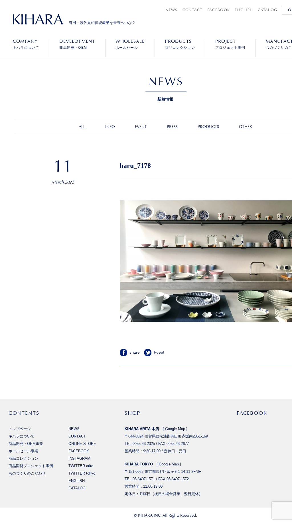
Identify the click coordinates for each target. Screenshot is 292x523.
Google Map (175, 429)
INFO (110, 126)
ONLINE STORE (82, 443)
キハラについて (26, 44)
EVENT (141, 126)
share (135, 352)
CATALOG (267, 9)
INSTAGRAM (79, 458)
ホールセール (130, 44)
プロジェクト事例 (230, 44)
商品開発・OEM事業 (26, 443)
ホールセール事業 (23, 451)
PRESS (172, 126)
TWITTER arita (80, 466)
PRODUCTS (208, 126)
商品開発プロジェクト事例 (31, 466)
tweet (159, 352)
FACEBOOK (218, 9)
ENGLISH (244, 9)
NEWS (171, 9)
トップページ (20, 429)
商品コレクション (180, 44)
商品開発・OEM (77, 44)
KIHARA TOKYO (139, 464)
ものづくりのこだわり (27, 473)
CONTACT (192, 9)
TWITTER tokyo (81, 473)
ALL (82, 126)
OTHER (245, 126)
